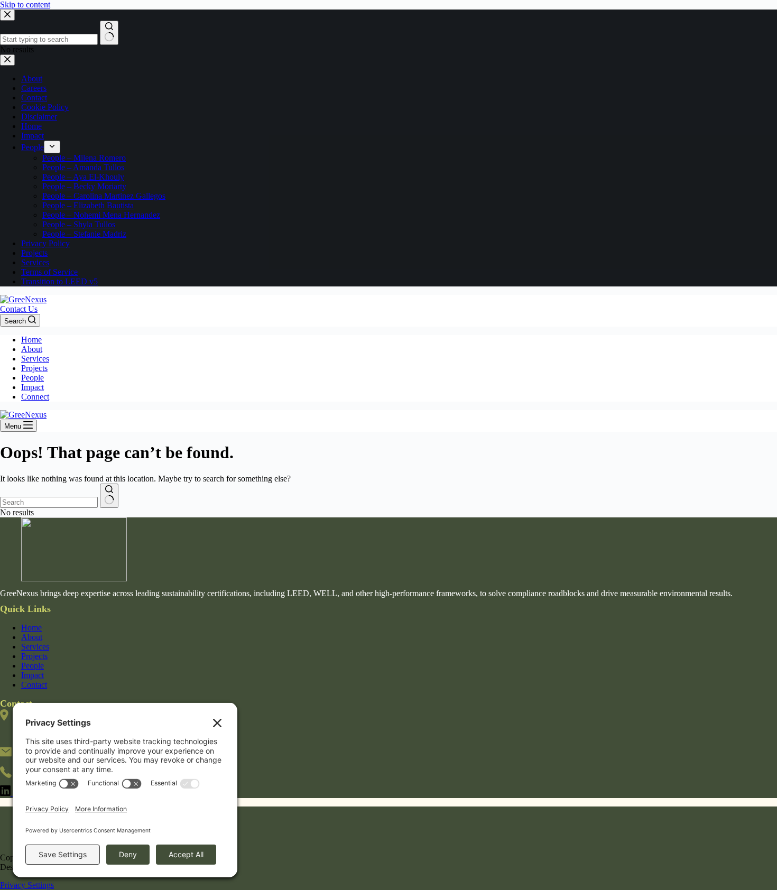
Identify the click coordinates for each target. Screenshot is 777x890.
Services (35, 358)
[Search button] (109, 496)
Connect (35, 396)
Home (31, 339)
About (31, 349)
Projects (34, 368)
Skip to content (25, 4)
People (32, 377)
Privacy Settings (27, 884)
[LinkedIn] (6, 793)
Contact (34, 684)
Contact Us (19, 308)
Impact (32, 387)
